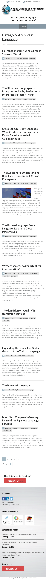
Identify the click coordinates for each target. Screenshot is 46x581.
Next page (6, 464)
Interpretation (34, 273)
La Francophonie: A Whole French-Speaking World (19, 534)
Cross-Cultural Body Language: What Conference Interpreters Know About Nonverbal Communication (20, 133)
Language (32, 58)
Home (4, 45)
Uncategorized (7, 430)
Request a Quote (15, 481)
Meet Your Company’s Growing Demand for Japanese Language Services (20, 420)
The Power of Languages (16, 385)
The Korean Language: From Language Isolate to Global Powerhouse (18, 228)
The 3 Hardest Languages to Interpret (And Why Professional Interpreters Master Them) (21, 91)
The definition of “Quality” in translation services (19, 312)
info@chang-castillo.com (10, 505)
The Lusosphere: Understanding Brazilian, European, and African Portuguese (20, 176)
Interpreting (6, 276)
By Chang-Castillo (22, 58)
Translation (6, 320)
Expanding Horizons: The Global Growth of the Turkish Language (21, 349)
